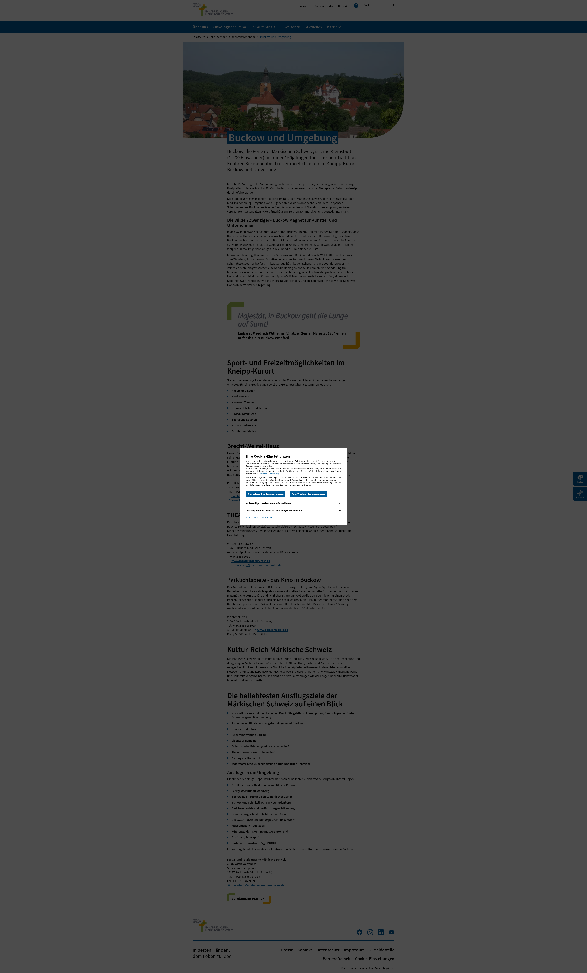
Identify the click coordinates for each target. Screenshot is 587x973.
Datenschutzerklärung (269, 473)
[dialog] (293, 486)
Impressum (267, 517)
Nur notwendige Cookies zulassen (266, 493)
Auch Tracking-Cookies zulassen (308, 493)
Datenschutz (252, 517)
